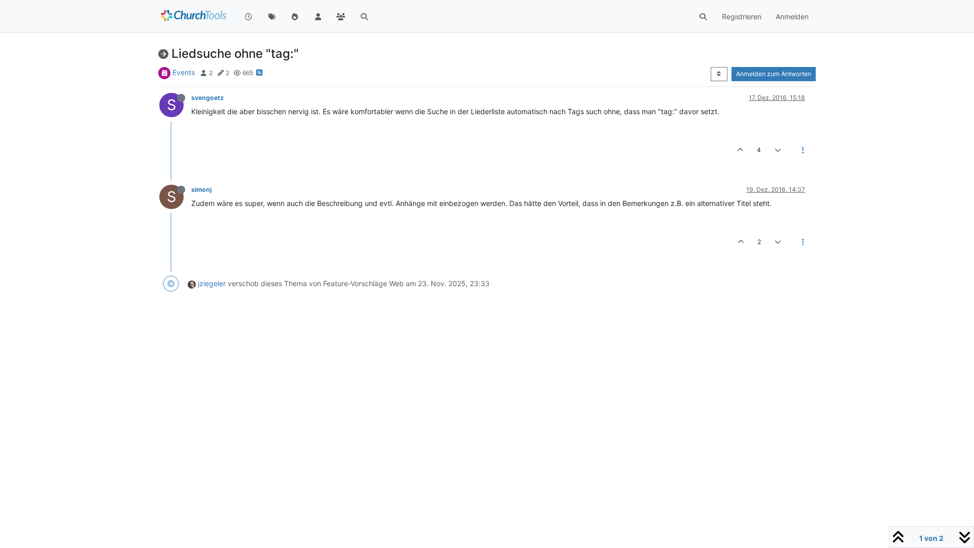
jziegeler (212, 283)
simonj (201, 189)
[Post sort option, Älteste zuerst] (719, 74)
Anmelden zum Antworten (773, 74)
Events (183, 72)
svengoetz (207, 97)
